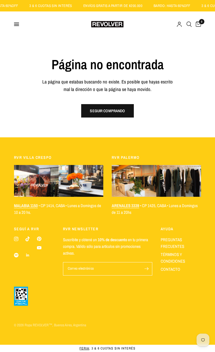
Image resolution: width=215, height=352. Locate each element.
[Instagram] (16, 239)
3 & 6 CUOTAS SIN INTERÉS (54, 6)
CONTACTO (170, 269)
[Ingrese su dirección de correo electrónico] (146, 269)
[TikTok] (27, 238)
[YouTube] (39, 247)
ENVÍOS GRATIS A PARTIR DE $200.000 (116, 6)
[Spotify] (16, 255)
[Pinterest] (39, 238)
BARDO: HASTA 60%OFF (175, 6)
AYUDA (167, 229)
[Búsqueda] (189, 24)
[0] (197, 24)
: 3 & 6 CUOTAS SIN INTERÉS (107, 348)
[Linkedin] (27, 255)
